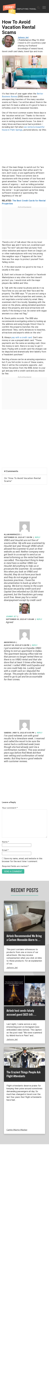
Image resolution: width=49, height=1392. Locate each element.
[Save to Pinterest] (3, 699)
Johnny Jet (23, 38)
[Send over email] (3, 705)
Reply (37, 537)
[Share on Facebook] (3, 687)
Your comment (10, 808)
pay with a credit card (21, 337)
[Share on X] (3, 693)
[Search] (38, 8)
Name (5, 842)
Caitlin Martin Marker (17, 1130)
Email (5, 850)
